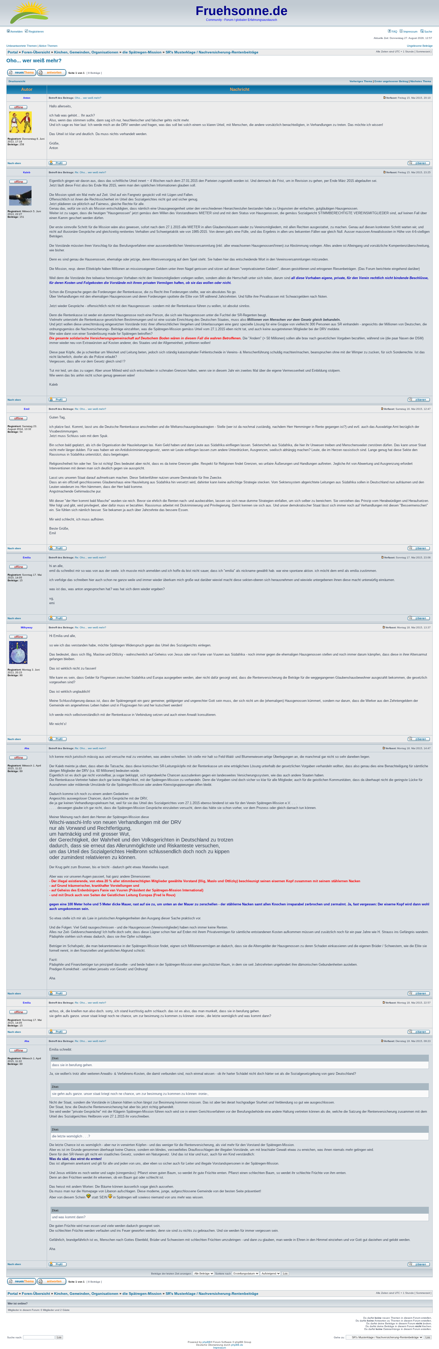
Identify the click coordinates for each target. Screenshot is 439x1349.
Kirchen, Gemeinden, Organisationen (86, 52)
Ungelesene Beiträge (420, 45)
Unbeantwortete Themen (21, 45)
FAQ (394, 31)
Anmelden (16, 31)
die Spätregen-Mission (142, 52)
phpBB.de (237, 1344)
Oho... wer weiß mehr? (33, 60)
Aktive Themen (48, 45)
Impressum (410, 31)
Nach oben (14, 163)
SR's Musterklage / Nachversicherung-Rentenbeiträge (212, 52)
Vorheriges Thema (361, 81)
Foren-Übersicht (36, 52)
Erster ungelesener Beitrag (391, 81)
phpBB (206, 1342)
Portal (13, 52)
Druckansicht (17, 81)
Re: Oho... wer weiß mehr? (90, 172)
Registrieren (36, 31)
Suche (428, 31)
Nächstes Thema (420, 81)
